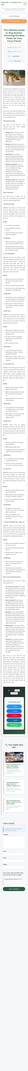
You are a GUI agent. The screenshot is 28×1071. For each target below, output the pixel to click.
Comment (6, 834)
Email (5, 858)
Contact (24, 26)
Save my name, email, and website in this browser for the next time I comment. (13, 874)
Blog (23, 11)
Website (5, 864)
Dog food (17, 690)
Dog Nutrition (8, 8)
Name (5, 851)
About (23, 21)
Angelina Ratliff (15, 56)
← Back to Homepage (14, 16)
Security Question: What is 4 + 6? (13, 879)
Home (23, 6)
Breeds (23, 16)
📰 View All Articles (14, 21)
